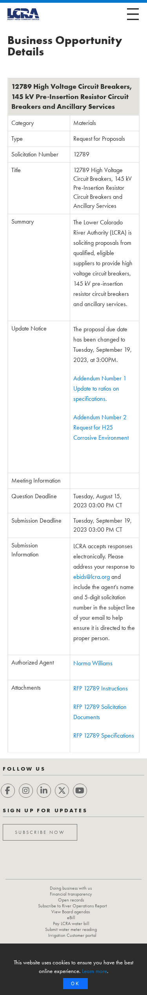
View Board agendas (70, 912)
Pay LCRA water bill (71, 923)
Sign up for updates (45, 810)
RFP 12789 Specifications (103, 735)
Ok (75, 983)
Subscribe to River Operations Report (72, 906)
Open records (71, 900)
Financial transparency (71, 894)
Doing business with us (71, 888)
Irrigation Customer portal (72, 935)
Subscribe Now (40, 832)
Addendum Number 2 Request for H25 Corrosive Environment (101, 427)
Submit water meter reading (71, 929)
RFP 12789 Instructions (100, 688)
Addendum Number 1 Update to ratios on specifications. (100, 388)
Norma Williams (93, 663)
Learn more (94, 971)
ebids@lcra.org (91, 577)
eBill (71, 917)
